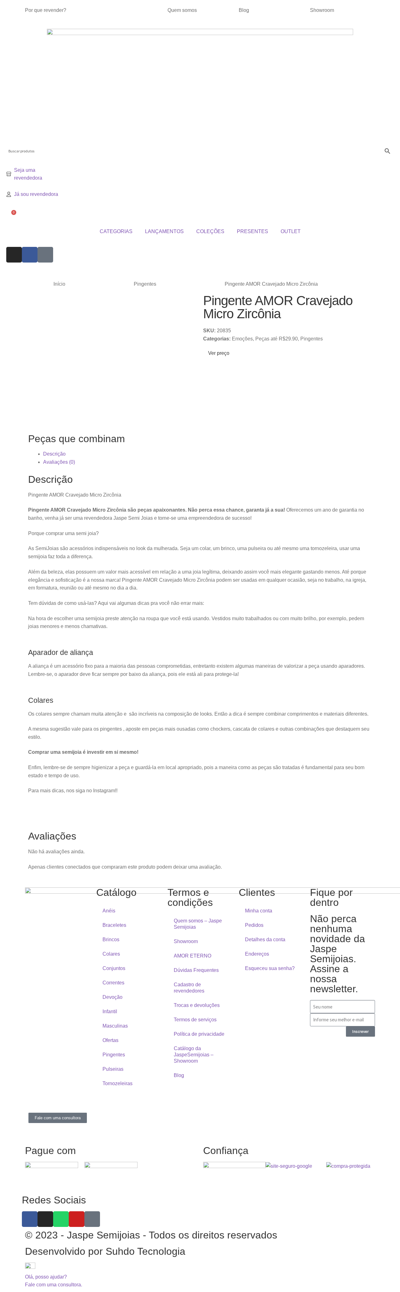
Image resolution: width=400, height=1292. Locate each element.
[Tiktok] (45, 255)
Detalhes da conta (265, 939)
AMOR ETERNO (192, 955)
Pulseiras (112, 1069)
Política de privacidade (199, 1034)
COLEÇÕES (210, 231)
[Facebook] (30, 255)
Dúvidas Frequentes (196, 970)
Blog (244, 10)
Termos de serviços (195, 1019)
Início (59, 284)
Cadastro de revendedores (189, 987)
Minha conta (258, 910)
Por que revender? (45, 10)
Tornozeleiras (117, 1083)
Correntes (113, 982)
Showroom (322, 10)
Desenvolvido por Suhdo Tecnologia (106, 1251)
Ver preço (218, 353)
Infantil (109, 1011)
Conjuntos (113, 968)
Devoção (112, 997)
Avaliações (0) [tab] (59, 462)
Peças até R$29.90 (276, 338)
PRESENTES (252, 231)
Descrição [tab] (54, 454)
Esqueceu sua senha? (270, 968)
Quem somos (182, 10)
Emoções (242, 338)
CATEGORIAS (116, 231)
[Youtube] (76, 1219)
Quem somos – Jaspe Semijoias (198, 924)
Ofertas (110, 1040)
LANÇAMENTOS (164, 231)
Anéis (108, 910)
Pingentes (145, 284)
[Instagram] (14, 255)
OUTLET (291, 231)
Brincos (110, 939)
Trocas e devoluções (197, 1005)
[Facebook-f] (30, 1219)
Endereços (257, 954)
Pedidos (254, 925)
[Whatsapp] (61, 1219)
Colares (111, 954)
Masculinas (115, 1026)
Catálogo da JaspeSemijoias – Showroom (193, 1055)
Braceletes (114, 925)
